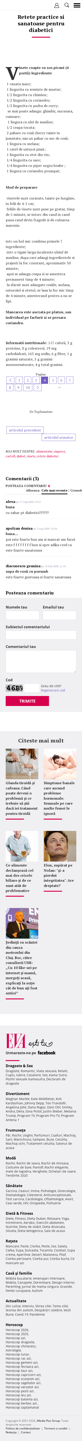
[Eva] (14, 5)
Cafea (10, 1250)
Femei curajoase (18, 1290)
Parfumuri (42, 1135)
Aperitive (23, 1254)
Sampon (39, 1139)
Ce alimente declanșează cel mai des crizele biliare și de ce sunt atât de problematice (19, 878)
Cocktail (60, 1250)
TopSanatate (43, 411)
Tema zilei (60, 1306)
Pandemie (37, 1314)
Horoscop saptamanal (22, 1407)
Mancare (12, 1246)
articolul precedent (25, 430)
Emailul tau (53, 607)
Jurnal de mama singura (40, 1286)
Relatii (62, 1071)
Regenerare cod (53, 690)
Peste (45, 1246)
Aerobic (29, 1222)
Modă (11, 1158)
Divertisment (18, 1093)
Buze (50, 1139)
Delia (20, 1111)
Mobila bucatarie (19, 1278)
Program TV (26, 1115)
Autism (37, 1290)
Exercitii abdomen (50, 1222)
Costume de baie (18, 1167)
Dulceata (31, 1250)
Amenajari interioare (49, 1278)
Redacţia (11, 1432)
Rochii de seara (28, 1163)
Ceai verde (14, 1203)
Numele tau (16, 607)
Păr (8, 1135)
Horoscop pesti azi (20, 1391)
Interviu (28, 1306)
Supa (19, 1250)
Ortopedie (37, 1203)
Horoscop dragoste (20, 1342)
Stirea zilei (43, 1306)
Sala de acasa (54, 1231)
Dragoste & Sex (19, 1065)
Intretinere (14, 1222)
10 (28, 387)
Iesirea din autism (19, 1310)
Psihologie (48, 1191)
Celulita (61, 1139)
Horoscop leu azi (18, 1395)
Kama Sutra (58, 1075)
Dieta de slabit (30, 1226)
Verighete (40, 1171)
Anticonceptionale (57, 1195)
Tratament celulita (40, 1143)
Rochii (16, 1135)
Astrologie (13, 1350)
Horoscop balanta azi (22, 1399)
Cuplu (10, 1075)
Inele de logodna (18, 1171)
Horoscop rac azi (18, 1358)
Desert (37, 1254)
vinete (31, 456)
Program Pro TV (48, 1115)
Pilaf (62, 1254)
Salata (62, 1246)
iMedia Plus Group (48, 1421)
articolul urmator (58, 437)
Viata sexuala (46, 1071)
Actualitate (16, 1300)
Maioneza (50, 1254)
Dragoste (12, 1071)
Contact (26, 1432)
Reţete (12, 1241)
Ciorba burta (59, 1258)
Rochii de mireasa (55, 1163)
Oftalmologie (54, 1199)
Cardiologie (34, 1199)
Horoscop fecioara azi (22, 1366)
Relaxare (53, 1218)
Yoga (65, 1218)
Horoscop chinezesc (21, 1346)
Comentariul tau (21, 646)
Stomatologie (16, 1195)
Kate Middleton (42, 1099)
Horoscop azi (15, 1338)
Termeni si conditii (55, 1428)
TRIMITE (27, 701)
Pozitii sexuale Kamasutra (25, 1079)
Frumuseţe (16, 1130)
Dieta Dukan (36, 1218)
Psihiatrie (53, 1203)
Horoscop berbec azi (21, 1403)
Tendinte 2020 (17, 1175)
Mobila (11, 1282)
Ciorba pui (41, 1258)
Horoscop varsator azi (22, 1387)
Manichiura (22, 1139)
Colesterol (34, 1195)
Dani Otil (54, 1107)
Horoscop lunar (17, 1354)
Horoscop (14, 1324)
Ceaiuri (23, 1191)
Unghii (28, 1135)
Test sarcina (15, 1199)
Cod (9, 679)
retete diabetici (47, 456)
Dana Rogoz (37, 1107)
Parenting (13, 1286)
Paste (24, 1246)
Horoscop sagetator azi (23, 1383)
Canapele (25, 1282)
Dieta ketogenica (30, 1231)
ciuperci (59, 451)
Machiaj (70, 1135)
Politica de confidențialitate (23, 1428)
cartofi (10, 456)
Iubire (20, 1075)
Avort (69, 1199)
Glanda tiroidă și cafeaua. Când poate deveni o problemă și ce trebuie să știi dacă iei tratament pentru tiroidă (22, 798)
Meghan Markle (18, 1099)
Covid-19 (21, 1314)
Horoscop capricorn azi (23, 1375)
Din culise (13, 1306)
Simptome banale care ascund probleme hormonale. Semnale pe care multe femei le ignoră (59, 798)
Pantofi (38, 1167)
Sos (53, 1246)
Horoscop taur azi (19, 1370)
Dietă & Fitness (19, 1213)
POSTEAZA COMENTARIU (26, 486)
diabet (21, 456)
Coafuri (56, 1135)
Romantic (28, 1071)
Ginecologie (66, 1191)
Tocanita (46, 1250)
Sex (45, 1075)
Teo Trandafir (56, 1103)
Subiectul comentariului (28, 626)
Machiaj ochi (15, 1143)
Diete (10, 1218)
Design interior (63, 1282)
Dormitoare (42, 1282)
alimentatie (44, 451)
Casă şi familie (19, 1273)
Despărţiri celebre (48, 1310)
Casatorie (34, 1075)
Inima (35, 1191)
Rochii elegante (56, 1167)
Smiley (67, 1107)
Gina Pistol (34, 1111)
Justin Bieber (53, 1111)
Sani (9, 1139)
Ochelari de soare (62, 1171)
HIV (25, 1203)
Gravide (66, 1286)
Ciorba (35, 1246)
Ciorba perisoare (18, 1258)
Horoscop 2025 (17, 1334)
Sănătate (14, 1185)
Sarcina (11, 1191)
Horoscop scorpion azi (22, 1379)
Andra (10, 1111)
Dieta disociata (53, 1226)
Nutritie (12, 1226)
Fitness (20, 1218)
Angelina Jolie (16, 1107)
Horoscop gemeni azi (22, 1362)
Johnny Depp (34, 1103)
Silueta (11, 1231)
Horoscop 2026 (17, 1330)
